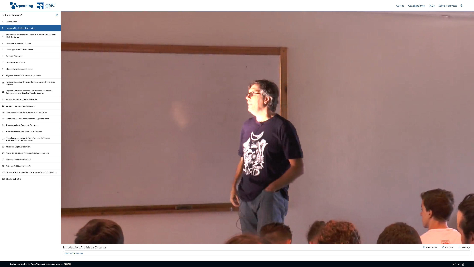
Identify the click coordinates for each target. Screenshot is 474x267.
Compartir (449, 247)
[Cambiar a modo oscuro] (461, 5)
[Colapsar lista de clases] (57, 15)
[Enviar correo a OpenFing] (454, 264)
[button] (64, 235)
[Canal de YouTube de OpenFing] (458, 264)
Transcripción (431, 247)
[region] (267, 127)
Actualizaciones (416, 5)
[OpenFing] (33, 5)
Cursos (400, 5)
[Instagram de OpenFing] (463, 264)
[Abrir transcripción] (471, 15)
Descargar (466, 247)
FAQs (432, 5)
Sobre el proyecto (448, 5)
